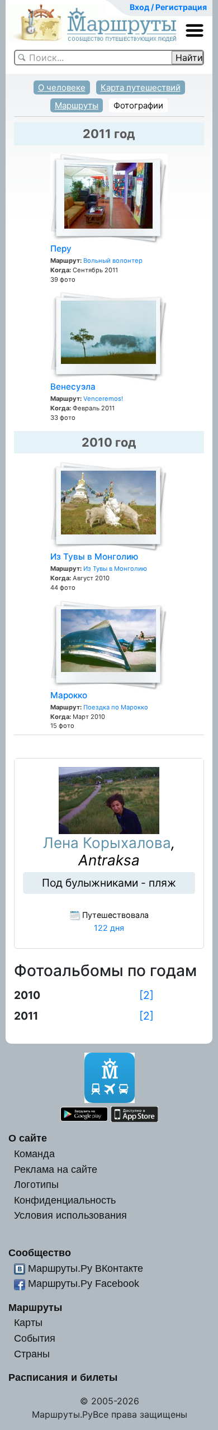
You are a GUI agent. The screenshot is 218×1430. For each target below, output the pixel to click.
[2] (146, 995)
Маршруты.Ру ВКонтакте (85, 1268)
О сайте (27, 1138)
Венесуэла (73, 386)
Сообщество (39, 1252)
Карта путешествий (141, 87)
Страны (32, 1354)
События (34, 1338)
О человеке (62, 87)
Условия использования (70, 1215)
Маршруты (76, 105)
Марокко (68, 695)
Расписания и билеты (62, 1377)
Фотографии (138, 105)
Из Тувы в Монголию (94, 556)
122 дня (109, 927)
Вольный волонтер (113, 260)
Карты (28, 1322)
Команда (34, 1153)
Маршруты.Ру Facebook (83, 1283)
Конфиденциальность (65, 1200)
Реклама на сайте (55, 1169)
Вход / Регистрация (168, 7)
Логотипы (36, 1184)
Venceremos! (103, 399)
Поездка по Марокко (115, 707)
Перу (61, 248)
